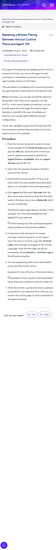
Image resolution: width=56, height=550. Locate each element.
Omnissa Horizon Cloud (15, 55)
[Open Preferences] (4, 545)
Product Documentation (16, 61)
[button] (28, 26)
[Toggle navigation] (52, 5)
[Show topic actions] (51, 35)
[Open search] (43, 5)
